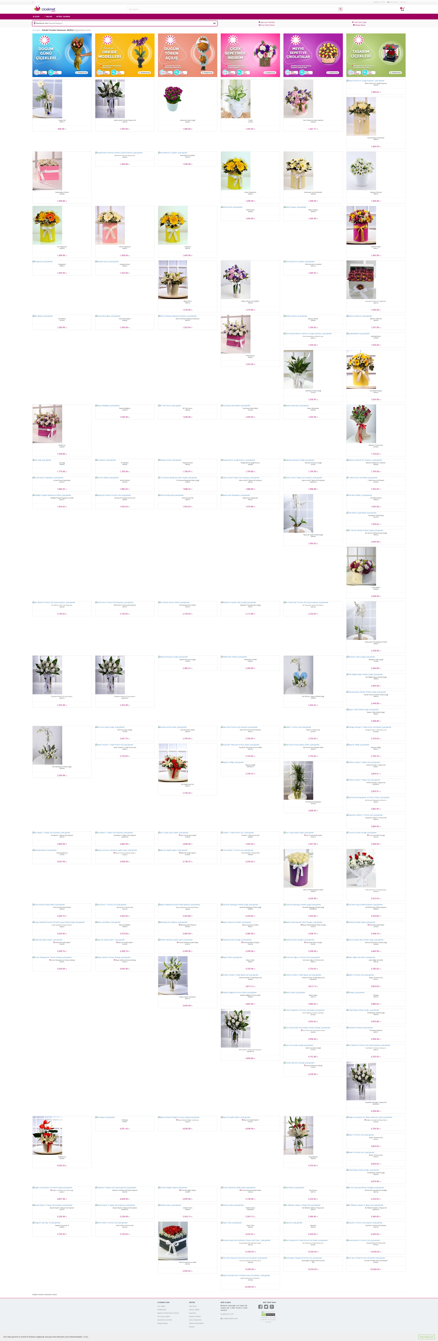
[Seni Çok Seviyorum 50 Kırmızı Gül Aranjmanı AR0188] (244, 1258)
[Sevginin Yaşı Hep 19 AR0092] (46, 1223)
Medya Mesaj (162, 1323)
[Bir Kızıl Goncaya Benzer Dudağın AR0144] (365, 1187)
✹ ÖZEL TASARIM (63, 16)
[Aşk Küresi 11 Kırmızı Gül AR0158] (110, 905)
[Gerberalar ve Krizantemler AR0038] (298, 171)
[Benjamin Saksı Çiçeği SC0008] (361, 657)
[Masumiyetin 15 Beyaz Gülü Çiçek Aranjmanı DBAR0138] (235, 1028)
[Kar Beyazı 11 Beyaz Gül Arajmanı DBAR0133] (114, 832)
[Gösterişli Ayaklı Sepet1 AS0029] (47, 940)
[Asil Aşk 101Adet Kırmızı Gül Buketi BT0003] (366, 1258)
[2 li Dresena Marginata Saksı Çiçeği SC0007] (177, 478)
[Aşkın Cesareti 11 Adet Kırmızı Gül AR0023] (114, 745)
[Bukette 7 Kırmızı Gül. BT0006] (361, 424)
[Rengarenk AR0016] (43, 261)
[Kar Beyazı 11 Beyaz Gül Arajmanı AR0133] (51, 832)
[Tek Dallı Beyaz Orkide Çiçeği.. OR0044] (47, 745)
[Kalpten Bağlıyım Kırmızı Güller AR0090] (239, 992)
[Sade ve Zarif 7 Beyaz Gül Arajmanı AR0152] (240, 478)
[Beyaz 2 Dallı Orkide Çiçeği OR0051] (363, 709)
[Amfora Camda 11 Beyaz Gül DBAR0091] (363, 780)
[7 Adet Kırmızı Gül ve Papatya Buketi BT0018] (361, 868)
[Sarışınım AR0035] (173, 225)
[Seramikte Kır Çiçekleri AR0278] (172, 153)
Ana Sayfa (36, 30)
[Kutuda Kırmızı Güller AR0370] (172, 727)
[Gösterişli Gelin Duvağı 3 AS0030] (236, 940)
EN (33, 2)
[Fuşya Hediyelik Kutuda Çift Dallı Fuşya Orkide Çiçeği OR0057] (59, 922)
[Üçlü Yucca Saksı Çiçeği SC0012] (298, 1045)
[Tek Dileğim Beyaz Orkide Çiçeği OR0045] (365, 674)
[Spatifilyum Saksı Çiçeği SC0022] (298, 369)
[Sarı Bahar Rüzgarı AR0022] (361, 369)
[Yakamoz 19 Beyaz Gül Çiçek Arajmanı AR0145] (115, 1187)
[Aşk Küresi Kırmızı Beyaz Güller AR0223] (301, 745)
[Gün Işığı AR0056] (42, 460)
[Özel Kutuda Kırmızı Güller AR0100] (173, 1241)
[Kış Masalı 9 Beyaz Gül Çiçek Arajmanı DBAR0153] (110, 675)
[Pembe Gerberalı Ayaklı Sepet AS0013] (175, 940)
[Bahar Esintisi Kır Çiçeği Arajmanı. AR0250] (366, 81)
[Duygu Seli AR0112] (47, 99)
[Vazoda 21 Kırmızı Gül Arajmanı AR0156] (365, 1223)
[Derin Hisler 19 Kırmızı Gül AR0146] (111, 1223)
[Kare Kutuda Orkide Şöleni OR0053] (49, 905)
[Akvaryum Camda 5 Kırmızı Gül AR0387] (113, 495)
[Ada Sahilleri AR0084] (361, 566)
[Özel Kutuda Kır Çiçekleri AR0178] (299, 261)
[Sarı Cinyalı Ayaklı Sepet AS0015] (299, 832)
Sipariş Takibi (194, 1309)
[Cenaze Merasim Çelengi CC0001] (299, 1063)
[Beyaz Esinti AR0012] (173, 279)
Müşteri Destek (195, 1316)
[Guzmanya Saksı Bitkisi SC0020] (235, 406)
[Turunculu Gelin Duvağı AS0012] (362, 832)
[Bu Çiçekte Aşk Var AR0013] (173, 763)
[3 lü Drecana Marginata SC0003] (298, 780)
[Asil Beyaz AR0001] (105, 1117)
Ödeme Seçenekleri (196, 1323)
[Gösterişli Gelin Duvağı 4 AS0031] (299, 940)
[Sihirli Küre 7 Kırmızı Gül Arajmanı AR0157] (114, 602)
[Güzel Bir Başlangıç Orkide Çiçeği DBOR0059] (302, 905)
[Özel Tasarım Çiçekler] (376, 55)
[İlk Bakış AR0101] (356, 992)
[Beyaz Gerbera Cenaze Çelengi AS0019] (113, 957)
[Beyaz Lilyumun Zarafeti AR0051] (236, 922)
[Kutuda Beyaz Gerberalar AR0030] (361, 116)
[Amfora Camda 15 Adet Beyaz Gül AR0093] (240, 975)
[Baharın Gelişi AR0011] (361, 225)
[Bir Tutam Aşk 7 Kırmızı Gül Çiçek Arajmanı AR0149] (306, 602)
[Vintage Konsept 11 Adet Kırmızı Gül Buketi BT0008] (369, 727)
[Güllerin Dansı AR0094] (169, 1205)
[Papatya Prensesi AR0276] (361, 171)
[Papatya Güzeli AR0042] (169, 460)
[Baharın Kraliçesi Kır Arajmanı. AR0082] (364, 460)
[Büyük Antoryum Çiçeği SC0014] (173, 657)
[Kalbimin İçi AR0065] (47, 1135)
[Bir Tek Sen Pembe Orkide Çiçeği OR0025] (365, 530)
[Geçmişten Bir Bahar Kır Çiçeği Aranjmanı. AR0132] (361, 279)
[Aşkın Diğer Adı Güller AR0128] (361, 957)
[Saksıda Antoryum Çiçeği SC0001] (299, 460)
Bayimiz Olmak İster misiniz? (168, 1313)
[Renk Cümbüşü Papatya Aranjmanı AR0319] (177, 316)
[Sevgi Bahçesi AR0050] (298, 1135)
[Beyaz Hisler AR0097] (231, 957)
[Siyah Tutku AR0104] (231, 1223)
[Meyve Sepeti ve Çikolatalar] (313, 55)
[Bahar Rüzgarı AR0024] (295, 207)
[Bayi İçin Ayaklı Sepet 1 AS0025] (110, 940)
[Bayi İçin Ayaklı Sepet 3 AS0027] (235, 1117)
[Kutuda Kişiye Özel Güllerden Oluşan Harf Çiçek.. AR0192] (245, 1240)
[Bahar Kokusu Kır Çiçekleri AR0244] (235, 279)
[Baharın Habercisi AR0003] (359, 316)
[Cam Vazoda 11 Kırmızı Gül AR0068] (237, 850)
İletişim (192, 1327)
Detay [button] (85, 1337)
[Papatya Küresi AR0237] (107, 261)
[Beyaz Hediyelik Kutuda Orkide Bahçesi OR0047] (179, 905)
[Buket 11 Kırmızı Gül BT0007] (297, 727)
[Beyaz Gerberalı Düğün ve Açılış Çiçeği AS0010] (178, 1117)
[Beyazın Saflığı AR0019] (358, 745)
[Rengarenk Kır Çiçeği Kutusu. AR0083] (238, 460)
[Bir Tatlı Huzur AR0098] (169, 406)
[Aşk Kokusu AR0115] (294, 1187)
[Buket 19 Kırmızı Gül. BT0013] (360, 1152)
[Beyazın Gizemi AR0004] (295, 316)
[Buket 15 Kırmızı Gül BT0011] (360, 975)
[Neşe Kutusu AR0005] (235, 334)
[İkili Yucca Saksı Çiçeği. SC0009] (110, 727)
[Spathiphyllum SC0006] (358, 333)
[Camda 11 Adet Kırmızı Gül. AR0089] (237, 832)
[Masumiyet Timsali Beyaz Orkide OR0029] (361, 620)
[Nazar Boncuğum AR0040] (108, 316)
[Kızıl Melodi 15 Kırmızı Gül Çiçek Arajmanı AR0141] (368, 1045)
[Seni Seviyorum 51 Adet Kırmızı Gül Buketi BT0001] (306, 1240)
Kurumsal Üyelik (163, 1316)
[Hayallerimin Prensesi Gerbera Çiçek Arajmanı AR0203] (119, 153)
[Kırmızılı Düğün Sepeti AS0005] (172, 1187)
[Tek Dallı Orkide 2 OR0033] (359, 495)
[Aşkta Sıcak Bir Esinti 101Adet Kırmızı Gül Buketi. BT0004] (245, 1275)
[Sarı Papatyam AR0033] (47, 225)
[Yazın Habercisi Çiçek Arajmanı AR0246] (298, 99)
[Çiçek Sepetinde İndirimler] (250, 55)
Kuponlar (192, 1313)
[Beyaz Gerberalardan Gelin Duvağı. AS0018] (303, 922)
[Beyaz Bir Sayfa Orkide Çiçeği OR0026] (298, 513)
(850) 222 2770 (380, 2)
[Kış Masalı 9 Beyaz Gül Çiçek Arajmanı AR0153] (47, 675)
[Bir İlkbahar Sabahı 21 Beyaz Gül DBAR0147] (365, 1205)
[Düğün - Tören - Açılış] (187, 55)
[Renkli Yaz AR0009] (47, 424)
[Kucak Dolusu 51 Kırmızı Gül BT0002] (363, 1240)
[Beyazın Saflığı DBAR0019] (232, 762)
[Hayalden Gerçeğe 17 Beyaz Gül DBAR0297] (361, 1081)
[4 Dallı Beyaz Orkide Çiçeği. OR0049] (363, 1170)
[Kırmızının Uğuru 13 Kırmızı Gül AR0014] (302, 957)
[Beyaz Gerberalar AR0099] (296, 406)
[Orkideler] (124, 55)
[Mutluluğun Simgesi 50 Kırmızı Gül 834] (303, 1258)
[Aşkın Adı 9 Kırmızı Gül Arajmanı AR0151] (239, 727)
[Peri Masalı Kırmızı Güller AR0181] (174, 602)
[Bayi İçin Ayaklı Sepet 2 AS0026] (173, 850)
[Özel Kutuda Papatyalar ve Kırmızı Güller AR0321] (368, 797)
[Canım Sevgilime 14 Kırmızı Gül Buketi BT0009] (304, 1010)
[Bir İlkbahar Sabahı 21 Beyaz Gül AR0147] (302, 1205)
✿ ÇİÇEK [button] (36, 16)
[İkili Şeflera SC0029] (43, 316)
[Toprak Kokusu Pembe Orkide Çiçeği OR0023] (366, 692)
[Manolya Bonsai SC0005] (45, 850)
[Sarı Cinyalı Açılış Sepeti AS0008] (173, 832)
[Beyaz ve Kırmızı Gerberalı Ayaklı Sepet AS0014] (116, 850)
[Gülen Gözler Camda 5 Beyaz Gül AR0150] (110, 99)
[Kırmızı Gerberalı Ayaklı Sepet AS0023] (238, 1187)
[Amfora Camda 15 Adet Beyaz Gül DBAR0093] (302, 975)
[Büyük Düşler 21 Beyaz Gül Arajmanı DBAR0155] (115, 1205)
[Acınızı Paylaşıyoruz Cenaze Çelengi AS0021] (52, 957)
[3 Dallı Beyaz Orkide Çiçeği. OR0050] (363, 1010)
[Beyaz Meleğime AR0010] (107, 406)
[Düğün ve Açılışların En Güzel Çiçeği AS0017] (52, 1187)
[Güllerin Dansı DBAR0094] (232, 1205)
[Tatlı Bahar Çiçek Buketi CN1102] (362, 513)
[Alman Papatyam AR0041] (235, 171)
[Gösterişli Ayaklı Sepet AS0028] (361, 922)
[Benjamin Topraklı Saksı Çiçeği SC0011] (238, 602)
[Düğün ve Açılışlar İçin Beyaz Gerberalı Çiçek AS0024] (369, 1117)
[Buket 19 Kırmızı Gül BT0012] (360, 1135)
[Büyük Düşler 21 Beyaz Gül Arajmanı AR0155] (52, 1205)
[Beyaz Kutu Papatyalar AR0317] (235, 495)
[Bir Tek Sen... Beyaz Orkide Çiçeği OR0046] (298, 675)
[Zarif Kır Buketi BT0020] (107, 478)
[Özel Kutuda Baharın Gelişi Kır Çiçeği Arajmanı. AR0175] (308, 333)
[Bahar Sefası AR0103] (294, 992)
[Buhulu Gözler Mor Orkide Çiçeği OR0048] (365, 940)
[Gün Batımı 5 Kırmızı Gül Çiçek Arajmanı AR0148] (54, 602)
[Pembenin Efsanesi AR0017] (360, 1028)
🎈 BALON (48, 16)
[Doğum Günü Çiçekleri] (62, 55)
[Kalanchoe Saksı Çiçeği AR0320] (173, 99)
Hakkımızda (161, 1309)
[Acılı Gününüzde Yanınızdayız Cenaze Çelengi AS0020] (307, 1028)
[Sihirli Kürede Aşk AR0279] (171, 495)
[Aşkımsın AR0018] (293, 1223)
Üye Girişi (403, 2)
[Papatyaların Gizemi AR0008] (47, 171)
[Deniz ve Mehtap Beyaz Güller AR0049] (298, 868)
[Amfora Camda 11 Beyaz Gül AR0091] (363, 762)
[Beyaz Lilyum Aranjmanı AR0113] (173, 975)
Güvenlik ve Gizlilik (164, 1320)
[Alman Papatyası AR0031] (110, 225)
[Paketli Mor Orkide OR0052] (234, 657)
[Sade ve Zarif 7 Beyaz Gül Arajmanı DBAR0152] (303, 478)
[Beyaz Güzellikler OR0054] (107, 922)
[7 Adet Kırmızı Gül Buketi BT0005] (362, 478)
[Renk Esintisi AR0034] (232, 207)
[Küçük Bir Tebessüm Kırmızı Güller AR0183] (240, 745)
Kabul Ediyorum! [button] (426, 1337)
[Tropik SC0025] (235, 99)
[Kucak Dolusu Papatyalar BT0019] (48, 478)
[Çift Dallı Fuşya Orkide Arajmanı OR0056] (365, 905)
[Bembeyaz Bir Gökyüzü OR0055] (173, 922)
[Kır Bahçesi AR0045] (105, 460)
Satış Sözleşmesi (195, 1320)
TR (37, 2)
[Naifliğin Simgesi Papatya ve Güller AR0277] (52, 495)
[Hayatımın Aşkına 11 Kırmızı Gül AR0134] (365, 815)
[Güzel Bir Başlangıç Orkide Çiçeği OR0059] (239, 905)
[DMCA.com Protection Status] (268, 1314)
